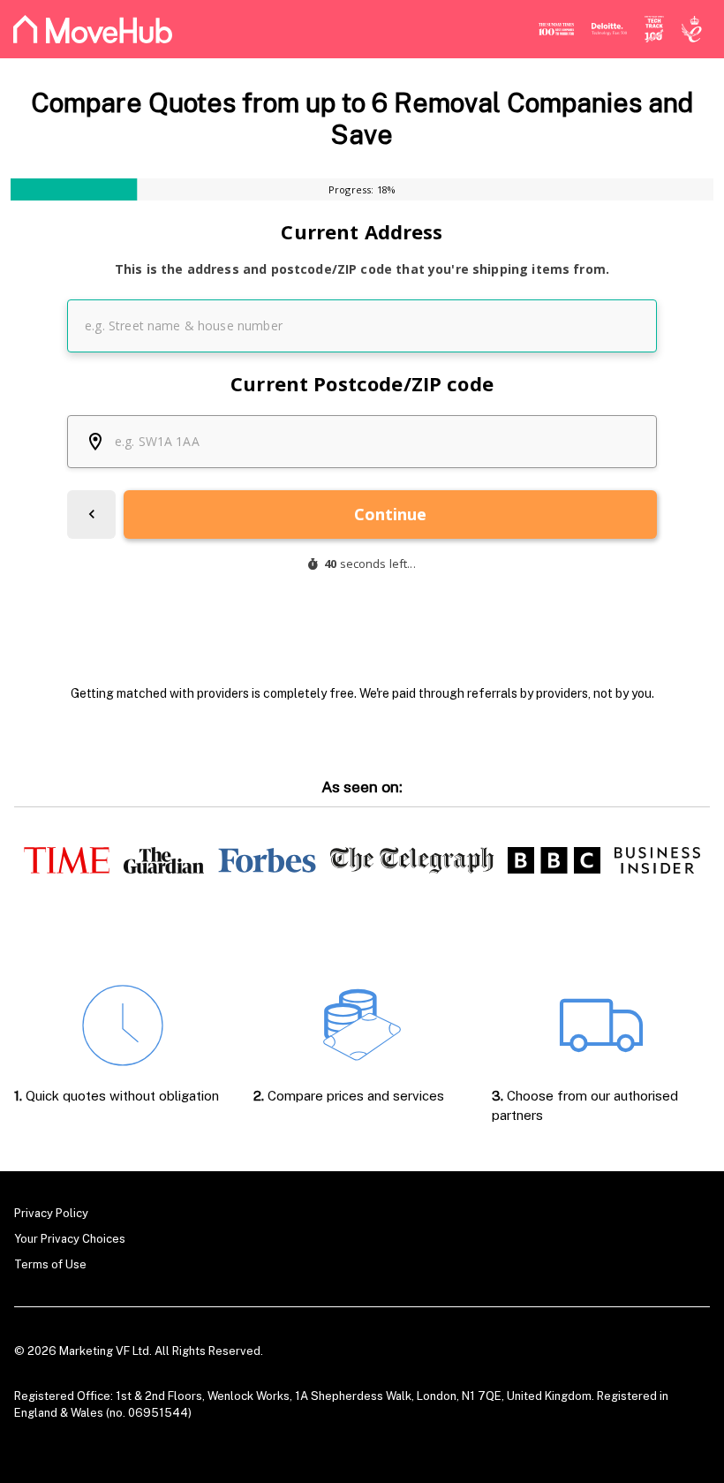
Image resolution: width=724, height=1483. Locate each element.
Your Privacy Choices (69, 1238)
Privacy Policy (51, 1213)
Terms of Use (50, 1264)
